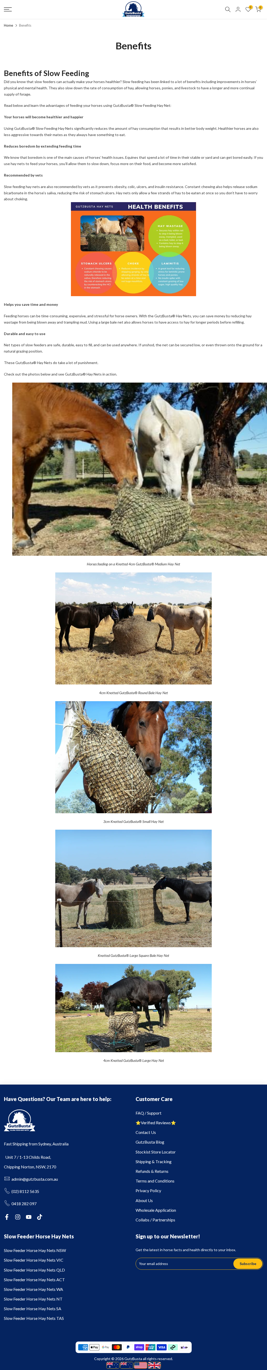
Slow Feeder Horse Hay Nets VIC (33, 1259)
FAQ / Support (148, 1112)
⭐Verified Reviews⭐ (156, 1122)
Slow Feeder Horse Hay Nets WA (33, 1289)
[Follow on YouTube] (29, 1217)
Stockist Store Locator (156, 1151)
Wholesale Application (156, 1210)
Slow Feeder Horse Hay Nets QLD (34, 1269)
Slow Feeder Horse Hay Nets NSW (35, 1250)
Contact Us (146, 1132)
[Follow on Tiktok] (40, 1217)
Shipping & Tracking (154, 1161)
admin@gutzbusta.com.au (34, 1178)
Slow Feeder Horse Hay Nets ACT (34, 1279)
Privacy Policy (148, 1190)
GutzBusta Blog (150, 1141)
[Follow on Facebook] (7, 1217)
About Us (144, 1200)
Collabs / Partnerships (155, 1219)
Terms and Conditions (155, 1180)
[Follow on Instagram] (18, 1217)
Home (8, 25)
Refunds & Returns (152, 1171)
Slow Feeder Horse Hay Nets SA (32, 1308)
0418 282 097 (24, 1203)
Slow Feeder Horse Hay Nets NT (33, 1298)
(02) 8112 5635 (25, 1191)
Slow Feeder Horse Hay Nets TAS (34, 1318)
